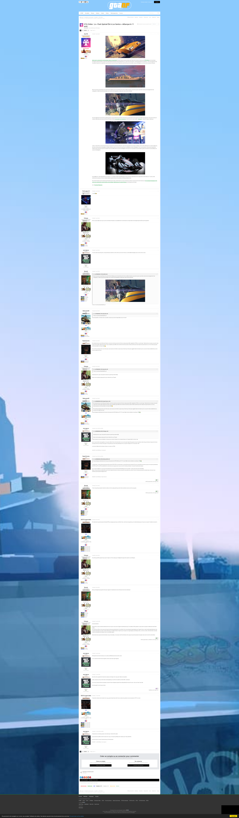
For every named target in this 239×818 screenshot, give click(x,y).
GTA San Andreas (124, 800)
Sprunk (86, 271)
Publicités (85, 796)
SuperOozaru (86, 340)
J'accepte (233, 816)
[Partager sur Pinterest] (90, 777)
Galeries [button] (97, 13)
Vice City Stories (108, 800)
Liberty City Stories (116, 800)
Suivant (85, 30)
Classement (146, 17)
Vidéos (107, 13)
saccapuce (86, 250)
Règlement (154, 17)
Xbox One (91, 804)
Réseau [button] (92, 13)
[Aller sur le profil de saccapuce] (86, 259)
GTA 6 (84, 800)
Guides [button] (102, 13)
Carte (150, 17)
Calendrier (141, 17)
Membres (136, 17)
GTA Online (97, 28)
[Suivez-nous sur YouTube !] (85, 1)
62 (86, 265)
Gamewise (81, 807)
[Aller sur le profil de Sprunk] (86, 280)
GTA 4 (103, 800)
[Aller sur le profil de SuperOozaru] (86, 349)
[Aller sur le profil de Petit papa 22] (86, 199)
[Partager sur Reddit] (86, 777)
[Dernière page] (88, 30)
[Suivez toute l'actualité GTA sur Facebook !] (79, 1)
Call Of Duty (81, 804)
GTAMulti (91, 800)
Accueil (80, 796)
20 (86, 330)
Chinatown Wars (97, 800)
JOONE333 (150, 639)
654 (86, 238)
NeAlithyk (150, 690)
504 (86, 539)
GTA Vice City (131, 800)
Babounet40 (86, 311)
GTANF (81, 13)
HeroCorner (97, 804)
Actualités (87, 13)
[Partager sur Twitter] (80, 777)
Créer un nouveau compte (100, 765)
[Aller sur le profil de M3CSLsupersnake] (86, 528)
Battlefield (86, 804)
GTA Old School (142, 800)
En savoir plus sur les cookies (77, 816)
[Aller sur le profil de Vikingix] (86, 227)
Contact (96, 796)
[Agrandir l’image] (125, 46)
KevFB (87, 28)
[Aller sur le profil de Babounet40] (86, 319)
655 (86, 206)
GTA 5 (87, 800)
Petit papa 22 (86, 191)
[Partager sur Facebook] (82, 777)
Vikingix (86, 218)
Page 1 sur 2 (92, 30)
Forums (121, 13)
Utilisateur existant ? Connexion (146, 2)
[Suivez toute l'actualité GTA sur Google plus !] (83, 1)
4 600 (86, 53)
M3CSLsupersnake (149, 481)
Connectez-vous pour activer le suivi (144, 24)
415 (86, 356)
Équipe (158, 17)
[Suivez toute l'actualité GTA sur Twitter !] (81, 1)
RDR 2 (147, 800)
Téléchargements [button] (114, 13)
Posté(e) (96, 191)
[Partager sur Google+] (84, 777)
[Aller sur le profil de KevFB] (81, 25)
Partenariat (91, 796)
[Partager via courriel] (88, 777)
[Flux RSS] (87, 1)
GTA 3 (137, 800)
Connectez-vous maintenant (138, 765)
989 (86, 506)
